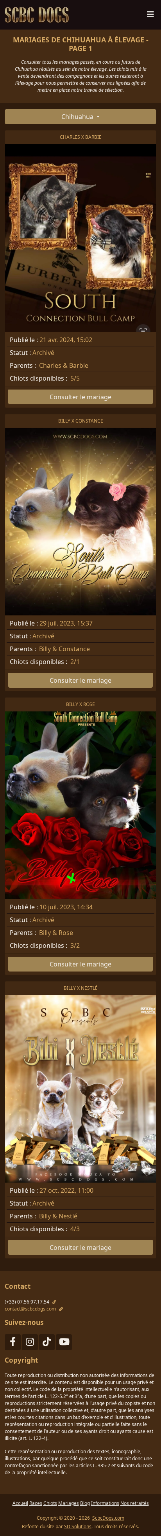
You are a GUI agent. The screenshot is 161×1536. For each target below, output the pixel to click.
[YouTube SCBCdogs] (64, 1343)
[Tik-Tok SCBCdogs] (47, 1343)
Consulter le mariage (80, 397)
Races (35, 1503)
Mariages (68, 1503)
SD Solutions (77, 1526)
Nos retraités (134, 1503)
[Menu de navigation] (150, 16)
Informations (105, 1503)
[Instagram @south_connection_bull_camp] (30, 1343)
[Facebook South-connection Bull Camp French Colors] (13, 1343)
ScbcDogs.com (108, 1518)
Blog (85, 1503)
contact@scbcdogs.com (30, 1308)
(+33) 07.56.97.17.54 (27, 1301)
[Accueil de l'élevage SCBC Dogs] (38, 14)
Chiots (50, 1503)
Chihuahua (78, 116)
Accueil (20, 1503)
